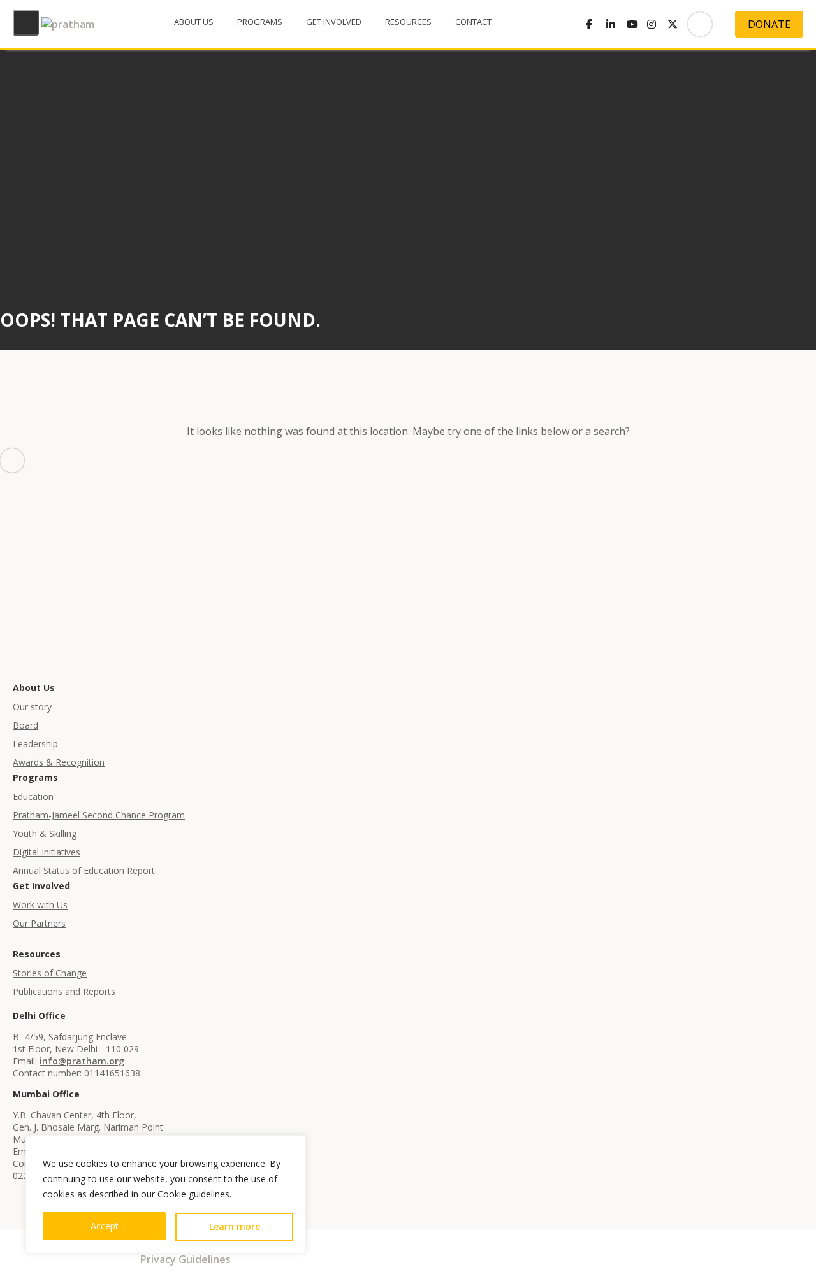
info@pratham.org (82, 1061)
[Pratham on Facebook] (596, 24)
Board (25, 725)
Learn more (234, 1226)
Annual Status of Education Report (84, 870)
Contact (473, 21)
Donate (769, 24)
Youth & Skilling (44, 833)
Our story (32, 707)
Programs (259, 21)
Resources (408, 21)
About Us (194, 21)
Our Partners (39, 923)
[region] (166, 1194)
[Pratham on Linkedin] (616, 24)
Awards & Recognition (59, 762)
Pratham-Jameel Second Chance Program (99, 815)
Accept (105, 1226)
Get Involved (333, 21)
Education (33, 796)
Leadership (35, 744)
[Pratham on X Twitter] (677, 24)
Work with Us (40, 905)
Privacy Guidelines (185, 1259)
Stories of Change (50, 973)
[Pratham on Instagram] (657, 24)
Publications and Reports (64, 991)
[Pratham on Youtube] (637, 24)
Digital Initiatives (46, 852)
